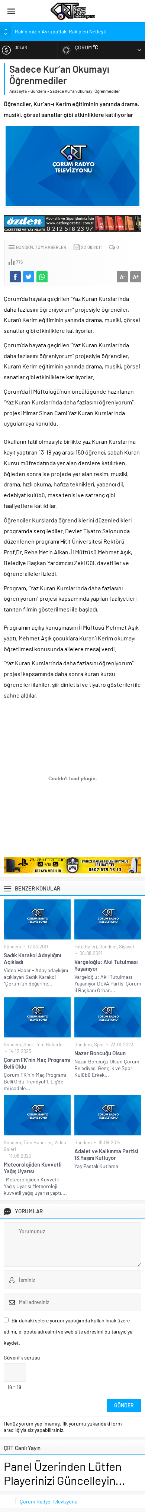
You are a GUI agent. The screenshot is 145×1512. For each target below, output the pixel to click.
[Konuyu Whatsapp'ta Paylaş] (42, 276)
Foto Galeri (85, 946)
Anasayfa (18, 91)
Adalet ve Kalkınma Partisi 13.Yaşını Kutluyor (106, 1154)
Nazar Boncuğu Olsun (100, 1053)
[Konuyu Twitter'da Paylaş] (28, 276)
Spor (28, 1044)
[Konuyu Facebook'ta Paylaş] (15, 276)
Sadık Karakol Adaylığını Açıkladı (32, 958)
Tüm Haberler (50, 247)
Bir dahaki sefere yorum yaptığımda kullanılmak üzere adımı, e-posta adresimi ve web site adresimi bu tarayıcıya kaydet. (68, 1331)
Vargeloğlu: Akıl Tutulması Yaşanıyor (106, 965)
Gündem (38, 91)
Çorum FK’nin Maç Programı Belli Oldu (37, 1063)
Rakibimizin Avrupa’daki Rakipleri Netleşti (60, 31)
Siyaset (127, 946)
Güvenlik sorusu (22, 1357)
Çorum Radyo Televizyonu (49, 1501)
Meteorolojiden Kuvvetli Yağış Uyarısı (32, 1167)
